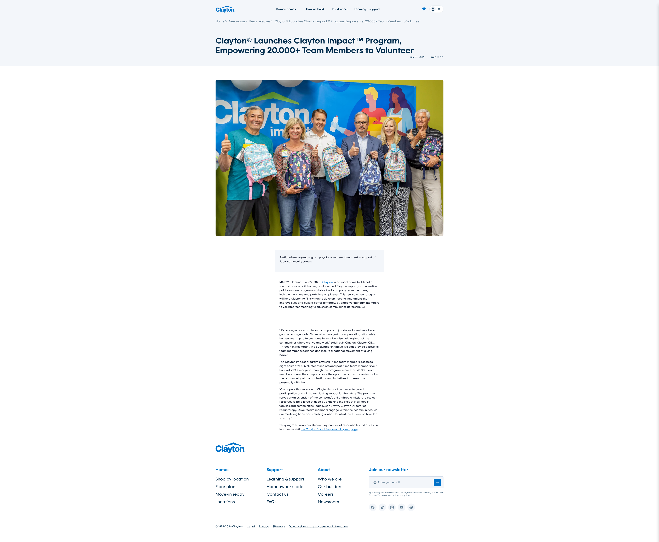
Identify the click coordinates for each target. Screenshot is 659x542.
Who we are (330, 479)
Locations (225, 502)
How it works (339, 9)
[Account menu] (436, 9)
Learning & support (367, 9)
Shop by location (232, 479)
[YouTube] (401, 507)
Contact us (277, 494)
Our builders (330, 486)
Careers (326, 494)
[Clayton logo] (225, 9)
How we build (315, 9)
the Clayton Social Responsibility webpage (329, 429)
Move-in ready (230, 494)
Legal (251, 526)
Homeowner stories (286, 486)
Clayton (327, 282)
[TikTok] (382, 507)
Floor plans (226, 486)
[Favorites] (424, 9)
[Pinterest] (411, 507)
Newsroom (237, 21)
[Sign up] (437, 482)
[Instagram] (392, 507)
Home (220, 21)
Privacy (264, 526)
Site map (279, 526)
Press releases (259, 21)
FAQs (271, 502)
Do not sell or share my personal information (318, 526)
